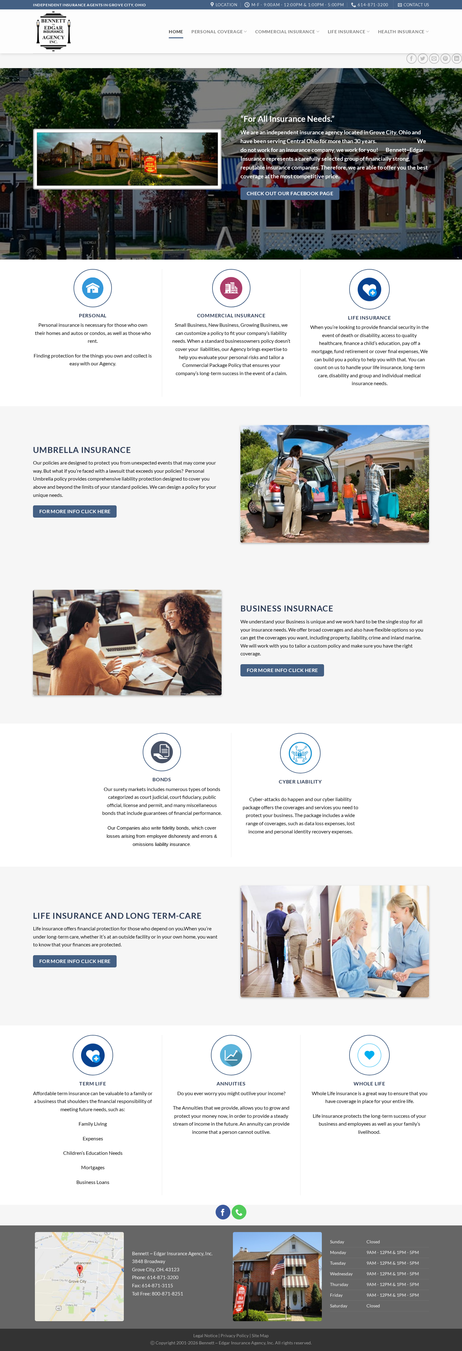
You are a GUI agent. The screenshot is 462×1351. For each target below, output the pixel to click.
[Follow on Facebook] (223, 1212)
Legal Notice (205, 1335)
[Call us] (239, 1212)
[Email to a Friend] (434, 58)
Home (176, 31)
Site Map (260, 1335)
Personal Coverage (217, 31)
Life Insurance (347, 31)
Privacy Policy (235, 1335)
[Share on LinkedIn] (457, 58)
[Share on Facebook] (411, 58)
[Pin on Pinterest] (445, 58)
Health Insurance (401, 31)
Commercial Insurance (285, 31)
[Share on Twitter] (423, 58)
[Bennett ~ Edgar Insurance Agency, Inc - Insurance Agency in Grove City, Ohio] (53, 31)
